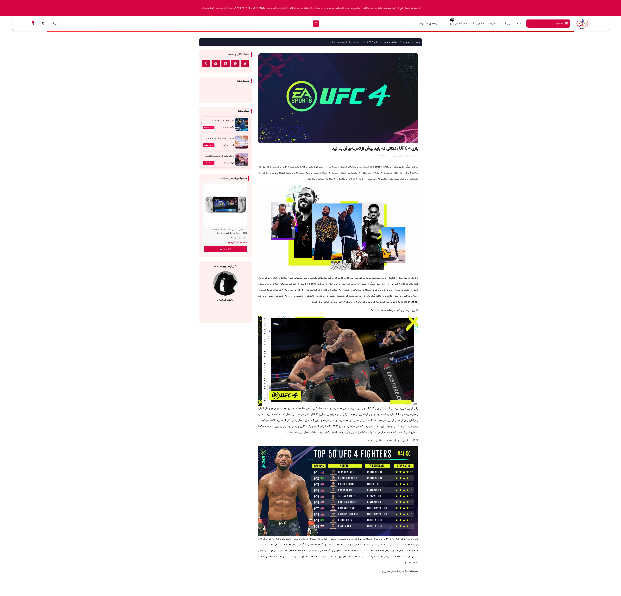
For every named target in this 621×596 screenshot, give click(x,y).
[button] (245, 63)
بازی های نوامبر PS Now (223, 120)
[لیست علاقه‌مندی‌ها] (43, 23)
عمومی (406, 42)
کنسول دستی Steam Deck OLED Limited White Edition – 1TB (229, 231)
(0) (232, 237)
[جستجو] (316, 23)
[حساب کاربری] (54, 23)
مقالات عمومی (390, 42)
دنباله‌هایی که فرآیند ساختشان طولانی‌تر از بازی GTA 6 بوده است (219, 158)
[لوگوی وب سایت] (582, 23)
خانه (417, 42)
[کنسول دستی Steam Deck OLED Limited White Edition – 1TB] (225, 205)
